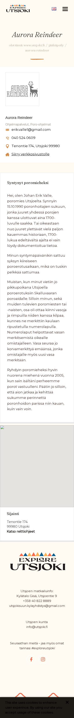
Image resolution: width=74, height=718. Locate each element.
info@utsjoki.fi (37, 627)
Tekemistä (37, 14)
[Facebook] (31, 659)
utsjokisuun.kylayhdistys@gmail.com (37, 606)
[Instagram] (42, 659)
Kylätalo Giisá (26, 596)
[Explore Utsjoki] (18, 8)
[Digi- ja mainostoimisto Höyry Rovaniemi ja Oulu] (34, 694)
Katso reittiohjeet (21, 531)
